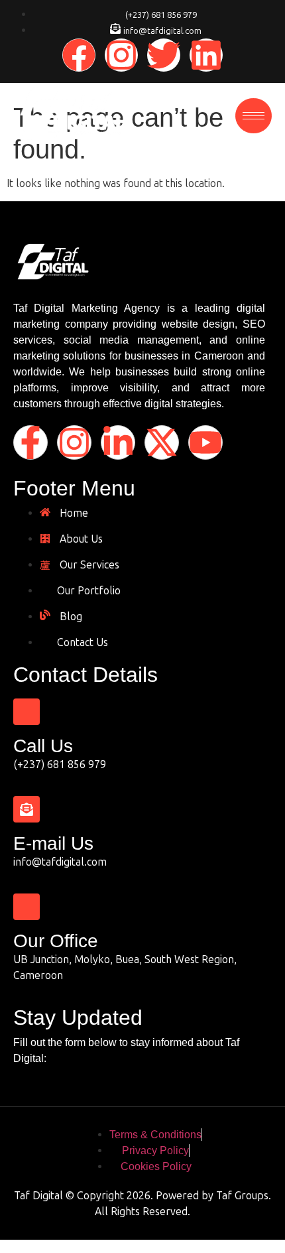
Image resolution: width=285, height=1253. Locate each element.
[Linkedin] (206, 55)
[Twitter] (163, 55)
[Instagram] (121, 55)
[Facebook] (78, 55)
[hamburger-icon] (253, 115)
